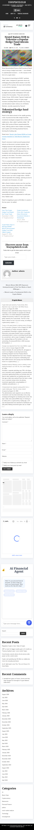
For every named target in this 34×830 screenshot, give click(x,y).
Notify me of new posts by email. (13, 465)
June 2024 (5, 774)
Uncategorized (6, 816)
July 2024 (4, 771)
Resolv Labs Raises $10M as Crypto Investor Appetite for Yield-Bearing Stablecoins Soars (16, 137)
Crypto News (17, 300)
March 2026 (5, 709)
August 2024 (5, 768)
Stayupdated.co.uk (17, 2)
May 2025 (4, 740)
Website (4, 456)
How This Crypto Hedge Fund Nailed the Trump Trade (8, 212)
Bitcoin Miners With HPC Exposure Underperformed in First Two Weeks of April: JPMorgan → (17, 287)
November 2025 (6, 722)
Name (4, 443)
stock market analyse (8, 810)
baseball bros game (9, 678)
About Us (13, 13)
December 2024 (6, 755)
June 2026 (5, 700)
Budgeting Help (9, 595)
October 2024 (5, 761)
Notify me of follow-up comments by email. (15, 462)
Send (29, 623)
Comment (5, 422)
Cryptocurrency (14, 34)
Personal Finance (7, 804)
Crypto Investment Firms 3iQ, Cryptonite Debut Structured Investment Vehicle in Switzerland (23, 214)
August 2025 (5, 731)
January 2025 (5, 752)
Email (4, 450)
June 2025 (5, 737)
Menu (18, 10)
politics (4, 807)
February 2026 (6, 713)
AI (2, 792)
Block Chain (5, 795)
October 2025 (5, 725)
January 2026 (5, 716)
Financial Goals (9, 591)
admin (6, 47)
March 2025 (5, 746)
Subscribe (8, 263)
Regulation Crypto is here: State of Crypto (13, 646)
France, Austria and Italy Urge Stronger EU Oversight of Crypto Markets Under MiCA (17, 680)
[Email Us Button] (19, 18)
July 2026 (4, 697)
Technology (5, 813)
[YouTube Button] (17, 18)
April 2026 (5, 706)
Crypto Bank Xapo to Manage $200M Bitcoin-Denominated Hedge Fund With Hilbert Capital (8, 228)
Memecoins (22, 34)
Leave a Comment (25, 47)
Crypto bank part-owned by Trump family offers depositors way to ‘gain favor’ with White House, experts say (15, 307)
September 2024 (6, 765)
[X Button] (14, 18)
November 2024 (6, 758)
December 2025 (6, 719)
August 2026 (5, 694)
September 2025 (6, 728)
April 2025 (5, 743)
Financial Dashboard (23, 13)
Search (4, 631)
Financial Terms (21, 591)
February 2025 (6, 749)
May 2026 (4, 703)
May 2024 (4, 777)
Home (7, 13)
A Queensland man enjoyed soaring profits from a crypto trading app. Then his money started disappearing (15, 389)
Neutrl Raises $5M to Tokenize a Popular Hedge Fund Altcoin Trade (17, 41)
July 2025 (4, 734)
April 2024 (5, 780)
